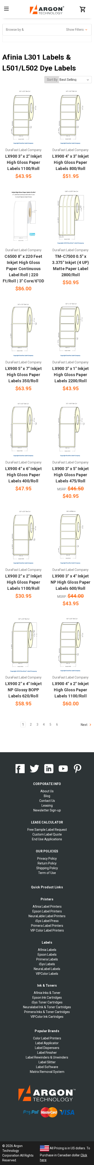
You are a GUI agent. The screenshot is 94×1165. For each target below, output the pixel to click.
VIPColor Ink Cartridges (47, 1016)
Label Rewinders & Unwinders (47, 1057)
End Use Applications (47, 839)
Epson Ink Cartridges (47, 997)
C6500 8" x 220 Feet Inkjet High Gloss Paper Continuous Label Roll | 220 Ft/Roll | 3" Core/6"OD (23, 268)
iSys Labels (47, 964)
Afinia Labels (47, 950)
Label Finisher (47, 1052)
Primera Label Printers (47, 925)
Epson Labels (47, 954)
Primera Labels (47, 959)
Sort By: (52, 79)
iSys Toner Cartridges (47, 1002)
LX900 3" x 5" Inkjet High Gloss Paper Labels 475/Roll (70, 474)
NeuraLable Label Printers (47, 916)
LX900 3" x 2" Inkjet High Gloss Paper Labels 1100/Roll (23, 162)
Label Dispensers (47, 1048)
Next (84, 724)
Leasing (47, 805)
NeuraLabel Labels (47, 969)
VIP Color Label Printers (47, 930)
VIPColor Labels (47, 973)
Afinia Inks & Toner (47, 993)
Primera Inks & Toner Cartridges (47, 1012)
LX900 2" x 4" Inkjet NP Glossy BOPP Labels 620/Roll (23, 689)
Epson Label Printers (47, 911)
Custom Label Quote (47, 834)
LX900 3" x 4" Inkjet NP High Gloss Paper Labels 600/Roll (71, 582)
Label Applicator (47, 1043)
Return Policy (47, 863)
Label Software (47, 1067)
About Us (47, 791)
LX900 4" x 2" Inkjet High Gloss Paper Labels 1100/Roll (70, 689)
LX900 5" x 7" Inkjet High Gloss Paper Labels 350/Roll (23, 374)
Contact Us (47, 801)
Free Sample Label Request (47, 829)
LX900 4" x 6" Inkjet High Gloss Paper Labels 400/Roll (23, 474)
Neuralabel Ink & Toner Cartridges (47, 1007)
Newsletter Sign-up (47, 810)
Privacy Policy (47, 858)
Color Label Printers (47, 1038)
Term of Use (47, 873)
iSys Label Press (47, 921)
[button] (47, 29)
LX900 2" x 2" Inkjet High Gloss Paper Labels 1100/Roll (23, 582)
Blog (47, 796)
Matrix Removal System (47, 1072)
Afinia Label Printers (47, 906)
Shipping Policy (47, 868)
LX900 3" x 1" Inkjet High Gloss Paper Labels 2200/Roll (70, 374)
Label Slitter (47, 1062)
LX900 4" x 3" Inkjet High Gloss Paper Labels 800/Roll (70, 162)
